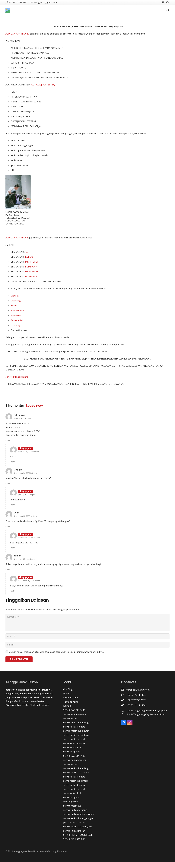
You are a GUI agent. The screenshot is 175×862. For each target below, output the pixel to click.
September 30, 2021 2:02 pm (25, 473)
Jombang (15, 325)
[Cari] (168, 10)
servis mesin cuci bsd (74, 739)
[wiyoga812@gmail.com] (123, 690)
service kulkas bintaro (16, 376)
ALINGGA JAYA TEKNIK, (43, 84)
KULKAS (29, 256)
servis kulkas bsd (72, 747)
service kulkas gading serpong (79, 814)
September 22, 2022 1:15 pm (25, 516)
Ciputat (14, 295)
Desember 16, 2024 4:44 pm (25, 559)
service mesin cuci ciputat (76, 730)
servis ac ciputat (71, 751)
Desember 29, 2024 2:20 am (29, 580)
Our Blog (68, 689)
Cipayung (16, 300)
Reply (7, 440)
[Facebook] (163, 2)
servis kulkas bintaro (74, 743)
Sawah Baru (17, 315)
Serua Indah (17, 320)
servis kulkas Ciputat (74, 726)
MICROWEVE (31, 271)
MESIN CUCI (31, 261)
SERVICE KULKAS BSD (74, 839)
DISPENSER (31, 276)
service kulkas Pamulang (76, 722)
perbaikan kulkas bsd (74, 822)
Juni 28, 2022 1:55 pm (26, 494)
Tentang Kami (70, 701)
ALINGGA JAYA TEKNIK (17, 33)
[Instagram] (167, 2)
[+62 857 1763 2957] (123, 700)
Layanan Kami (70, 697)
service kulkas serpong (75, 809)
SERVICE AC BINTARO (74, 710)
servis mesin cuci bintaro (76, 735)
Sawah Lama (17, 310)
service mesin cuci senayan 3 (77, 826)
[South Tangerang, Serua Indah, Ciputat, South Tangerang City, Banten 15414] (123, 712)
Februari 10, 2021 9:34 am (24, 418)
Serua (14, 305)
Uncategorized (70, 801)
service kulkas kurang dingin (78, 818)
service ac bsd (70, 718)
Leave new (34, 405)
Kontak (67, 705)
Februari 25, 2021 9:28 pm (28, 451)
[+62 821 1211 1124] (123, 695)
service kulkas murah (74, 830)
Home (66, 693)
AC (26, 251)
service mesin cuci (72, 805)
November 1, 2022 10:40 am (29, 537)
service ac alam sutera (74, 714)
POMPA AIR (31, 266)
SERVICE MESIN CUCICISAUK (78, 834)
